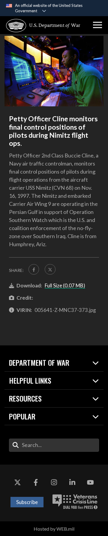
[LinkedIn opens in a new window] (72, 482)
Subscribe (27, 502)
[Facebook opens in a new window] (35, 482)
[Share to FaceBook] (33, 269)
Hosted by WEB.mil (54, 529)
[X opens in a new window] (17, 482)
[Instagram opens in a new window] (54, 482)
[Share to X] (50, 269)
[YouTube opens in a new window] (90, 482)
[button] (97, 25)
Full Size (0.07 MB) (65, 285)
